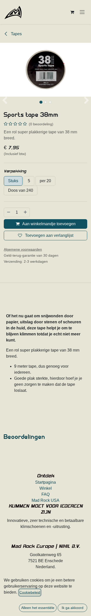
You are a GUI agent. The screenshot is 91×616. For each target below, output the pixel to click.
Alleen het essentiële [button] (37, 608)
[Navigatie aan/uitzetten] (82, 12)
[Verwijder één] (8, 212)
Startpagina (45, 482)
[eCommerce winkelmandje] (72, 12)
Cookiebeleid (29, 592)
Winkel (45, 488)
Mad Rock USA (45, 500)
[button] (4, 101)
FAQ (45, 494)
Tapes (16, 34)
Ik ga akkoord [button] (72, 608)
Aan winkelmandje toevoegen (48, 224)
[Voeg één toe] (25, 212)
